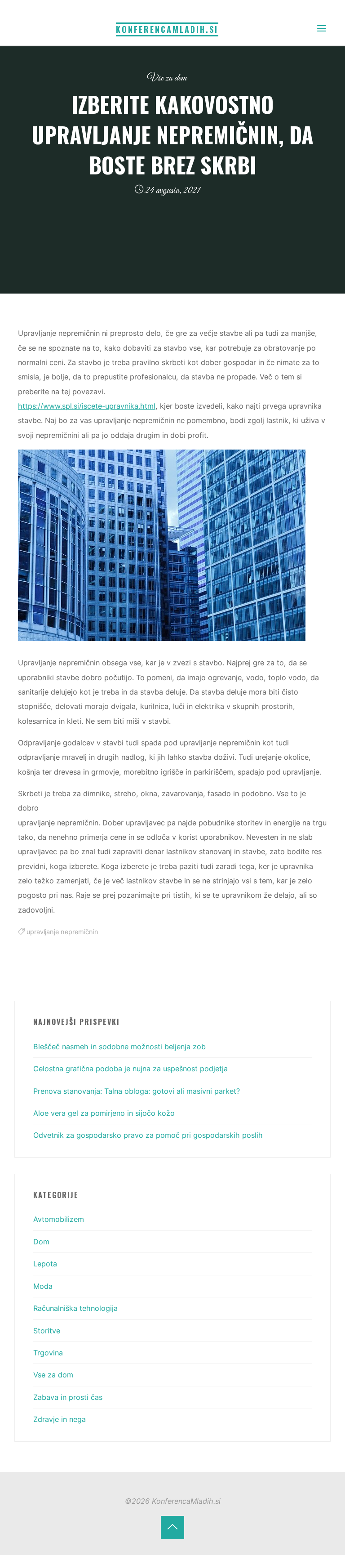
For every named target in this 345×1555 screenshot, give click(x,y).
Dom (41, 1241)
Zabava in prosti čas (67, 1397)
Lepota (45, 1263)
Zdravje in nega (59, 1419)
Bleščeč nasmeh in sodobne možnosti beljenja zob (119, 1046)
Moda (43, 1286)
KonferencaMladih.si (167, 29)
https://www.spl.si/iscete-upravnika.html (86, 405)
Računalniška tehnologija (75, 1308)
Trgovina (48, 1352)
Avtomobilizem (58, 1219)
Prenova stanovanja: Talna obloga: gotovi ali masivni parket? (136, 1091)
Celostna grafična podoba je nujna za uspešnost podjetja (130, 1068)
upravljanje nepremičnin (62, 932)
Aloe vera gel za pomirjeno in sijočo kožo (104, 1113)
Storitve (46, 1330)
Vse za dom (167, 78)
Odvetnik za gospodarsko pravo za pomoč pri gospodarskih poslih (148, 1135)
